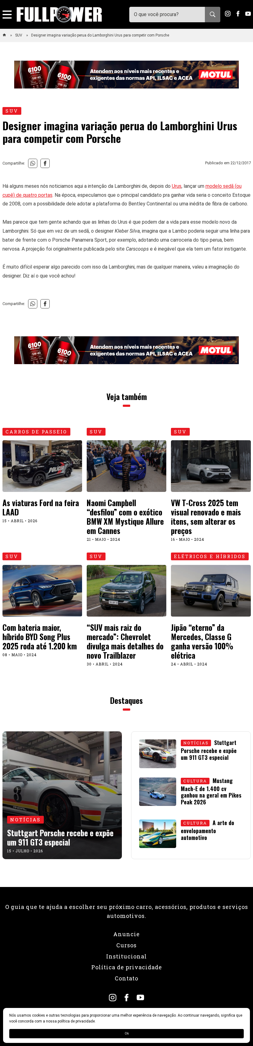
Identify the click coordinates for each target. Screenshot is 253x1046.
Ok (127, 1033)
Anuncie (126, 934)
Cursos (126, 945)
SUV (19, 35)
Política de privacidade (126, 967)
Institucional (126, 956)
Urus (176, 186)
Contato (126, 978)
